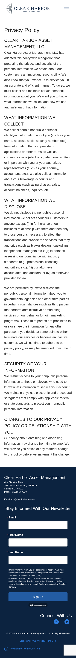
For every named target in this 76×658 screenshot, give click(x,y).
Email (12, 517)
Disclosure (25, 641)
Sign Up (38, 597)
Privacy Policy (38, 641)
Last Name (15, 552)
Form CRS (51, 641)
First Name (15, 534)
